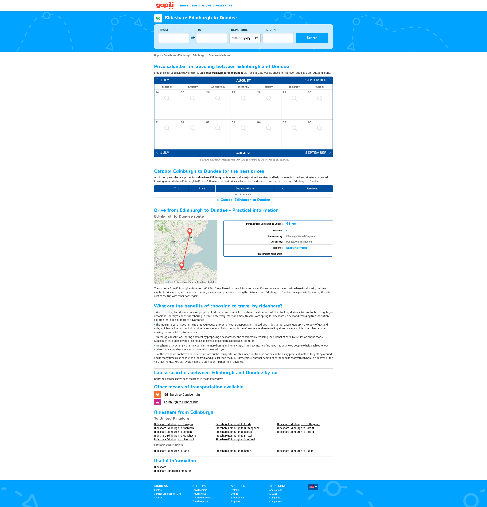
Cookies (158, 497)
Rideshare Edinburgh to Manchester (175, 435)
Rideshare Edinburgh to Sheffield (235, 439)
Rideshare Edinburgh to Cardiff (295, 428)
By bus (234, 493)
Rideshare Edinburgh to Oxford (295, 432)
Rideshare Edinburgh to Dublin (295, 451)
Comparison (275, 501)
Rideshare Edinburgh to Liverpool (174, 439)
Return (270, 30)
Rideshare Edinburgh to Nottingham (298, 424)
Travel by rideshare (202, 497)
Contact (158, 489)
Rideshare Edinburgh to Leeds (233, 424)
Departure (239, 30)
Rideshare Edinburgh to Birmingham (237, 428)
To (199, 30)
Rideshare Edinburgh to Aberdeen (174, 428)
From (164, 30)
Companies (275, 497)
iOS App (273, 493)
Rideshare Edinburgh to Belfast (234, 432)
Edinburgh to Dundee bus (181, 402)
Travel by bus (199, 493)
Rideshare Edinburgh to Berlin (233, 451)
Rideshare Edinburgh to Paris (171, 451)
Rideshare (160, 467)
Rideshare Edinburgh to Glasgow (173, 424)
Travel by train (200, 489)
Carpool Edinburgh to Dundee (245, 199)
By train (235, 489)
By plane (235, 501)
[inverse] (192, 38)
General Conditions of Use (167, 493)
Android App (275, 489)
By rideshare (237, 497)
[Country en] (313, 487)
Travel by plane (200, 501)
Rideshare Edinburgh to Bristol (234, 435)
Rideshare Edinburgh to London (173, 432)
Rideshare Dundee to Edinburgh (173, 471)
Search (312, 37)
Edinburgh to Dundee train (182, 394)
